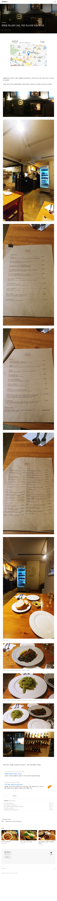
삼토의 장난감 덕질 (5, 875)
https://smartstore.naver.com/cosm (13, 771)
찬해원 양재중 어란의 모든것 (13, 774)
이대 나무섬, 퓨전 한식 (8, 803)
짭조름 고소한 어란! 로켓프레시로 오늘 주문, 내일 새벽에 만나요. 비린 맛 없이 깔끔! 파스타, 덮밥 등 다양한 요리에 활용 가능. (24, 787)
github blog (4, 871)
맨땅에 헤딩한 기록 (8, 854)
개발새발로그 (4, 1)
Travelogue (6, 800)
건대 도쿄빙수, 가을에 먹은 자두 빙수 (11, 809)
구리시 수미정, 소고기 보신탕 (9, 804)
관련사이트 (3, 868)
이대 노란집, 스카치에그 (8, 808)
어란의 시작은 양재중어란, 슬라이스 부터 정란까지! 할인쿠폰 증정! (22, 775)
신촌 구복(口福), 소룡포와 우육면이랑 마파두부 (13, 806)
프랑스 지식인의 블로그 (6, 873)
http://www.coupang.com (11, 782)
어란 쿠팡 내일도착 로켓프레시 (14, 784)
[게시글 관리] (9, 796)
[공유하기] (7, 796)
